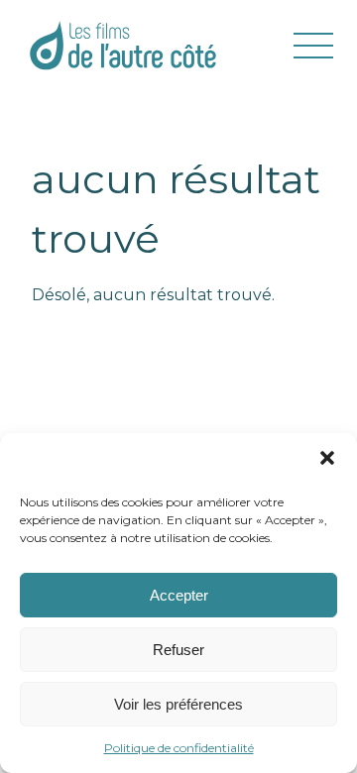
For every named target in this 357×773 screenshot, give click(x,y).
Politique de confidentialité (179, 747)
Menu (313, 45)
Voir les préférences (178, 704)
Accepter (179, 595)
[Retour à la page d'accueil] (123, 45)
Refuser (178, 649)
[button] (327, 458)
